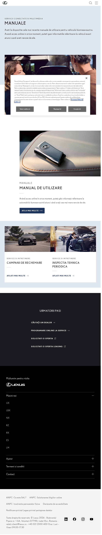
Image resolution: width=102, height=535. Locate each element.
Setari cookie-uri (25, 109)
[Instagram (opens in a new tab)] (83, 519)
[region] (50, 95)
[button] (10, 3)
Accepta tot (77, 109)
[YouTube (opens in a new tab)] (91, 519)
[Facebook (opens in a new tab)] (74, 519)
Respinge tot (57, 109)
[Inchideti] (86, 78)
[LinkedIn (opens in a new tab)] (66, 519)
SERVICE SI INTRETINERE (18, 258)
